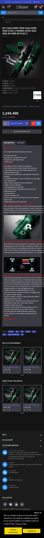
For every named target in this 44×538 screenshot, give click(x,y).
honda (28, 331)
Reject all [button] (37, 513)
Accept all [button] (31, 531)
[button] (21, 375)
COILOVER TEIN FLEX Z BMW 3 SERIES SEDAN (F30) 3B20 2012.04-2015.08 (32, 367)
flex (22, 331)
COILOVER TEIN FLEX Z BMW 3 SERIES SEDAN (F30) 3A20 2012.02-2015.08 (12, 367)
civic (33, 331)
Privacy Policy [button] (21, 524)
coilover (10, 331)
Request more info (23, 131)
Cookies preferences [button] (13, 531)
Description (9, 143)
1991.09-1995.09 (13, 334)
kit (22, 334)
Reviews (20, 143)
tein (17, 331)
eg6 (4, 334)
